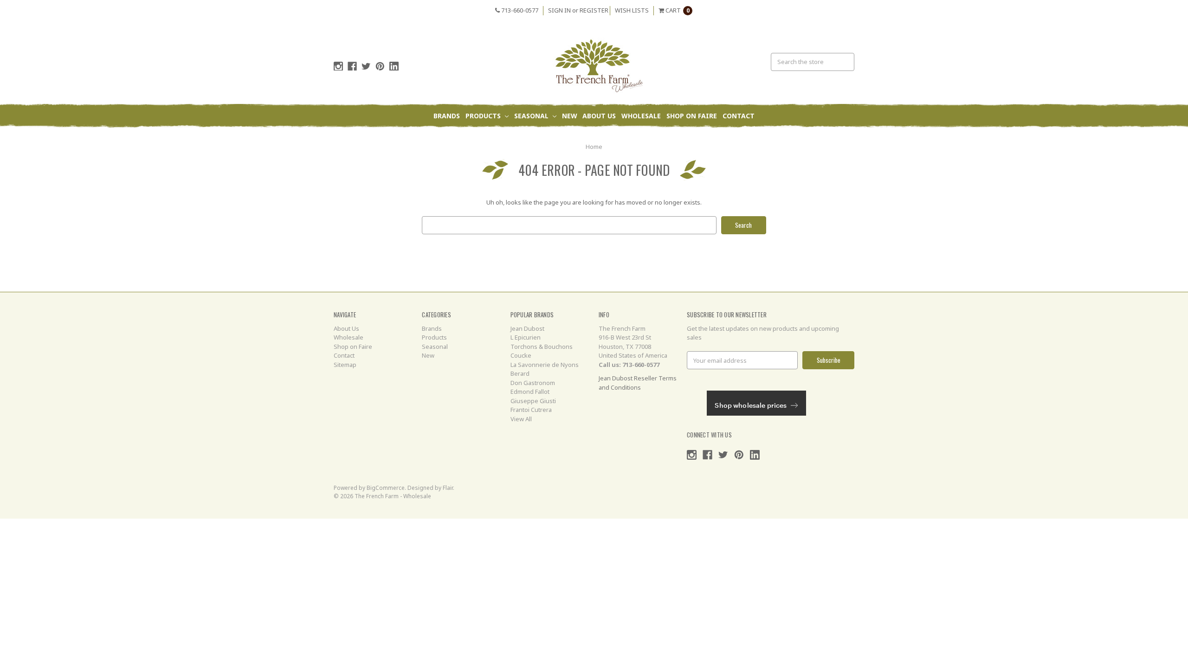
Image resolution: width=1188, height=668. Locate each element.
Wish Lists (632, 10)
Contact (739, 115)
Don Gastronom (532, 383)
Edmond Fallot (529, 391)
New (569, 115)
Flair (448, 488)
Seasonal (532, 115)
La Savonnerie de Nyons (544, 364)
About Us (599, 115)
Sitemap (345, 364)
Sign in (559, 10)
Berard (519, 373)
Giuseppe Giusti (533, 401)
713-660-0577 (519, 10)
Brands (446, 115)
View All (521, 419)
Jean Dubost (527, 328)
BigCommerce (386, 488)
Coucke (520, 355)
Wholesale (641, 115)
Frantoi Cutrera (531, 409)
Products (484, 115)
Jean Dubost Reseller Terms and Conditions (638, 383)
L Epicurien (525, 337)
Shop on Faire (691, 115)
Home (594, 146)
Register (594, 10)
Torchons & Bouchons (541, 346)
